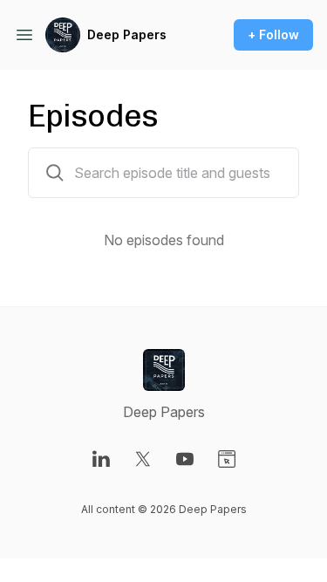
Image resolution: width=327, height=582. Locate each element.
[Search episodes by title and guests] (55, 172)
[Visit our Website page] (226, 459)
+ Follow (273, 34)
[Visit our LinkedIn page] (101, 459)
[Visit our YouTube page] (185, 459)
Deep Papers (127, 34)
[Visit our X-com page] (143, 459)
